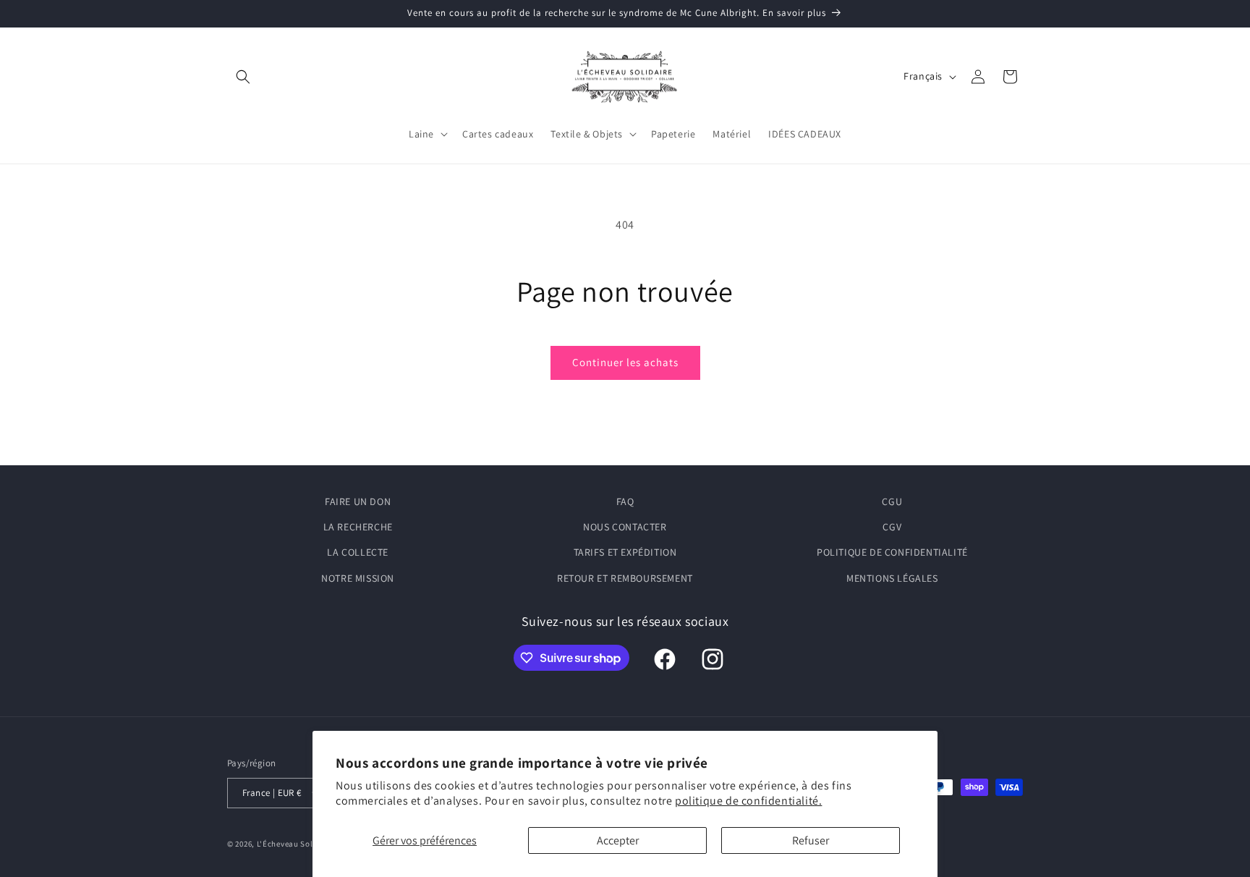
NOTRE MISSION (357, 578)
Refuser (810, 840)
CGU (892, 501)
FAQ (625, 501)
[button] (243, 77)
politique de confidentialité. (748, 800)
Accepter (618, 840)
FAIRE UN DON (358, 501)
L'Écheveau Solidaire (296, 844)
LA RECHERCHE (358, 526)
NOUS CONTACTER (624, 526)
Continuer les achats (625, 362)
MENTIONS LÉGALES (892, 578)
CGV (892, 526)
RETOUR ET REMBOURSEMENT (625, 578)
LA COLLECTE (357, 552)
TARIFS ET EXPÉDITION (625, 552)
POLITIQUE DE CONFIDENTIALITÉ (892, 552)
